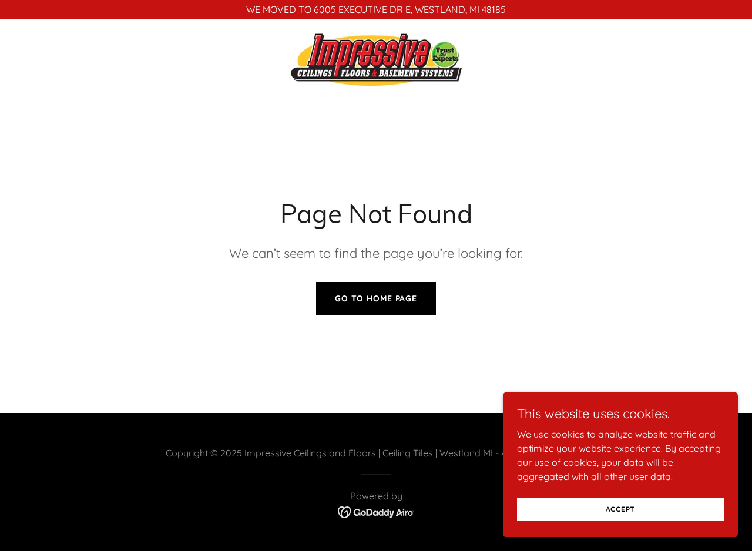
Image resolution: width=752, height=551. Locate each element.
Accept (621, 509)
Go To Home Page (376, 298)
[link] (376, 58)
